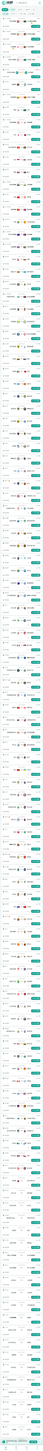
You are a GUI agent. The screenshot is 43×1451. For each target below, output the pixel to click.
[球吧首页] (7, 3)
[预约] (28, 114)
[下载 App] (39, 3)
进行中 (13, 14)
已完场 (31, 14)
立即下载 (33, 1442)
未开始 (22, 14)
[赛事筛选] (34, 9)
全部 (5, 14)
